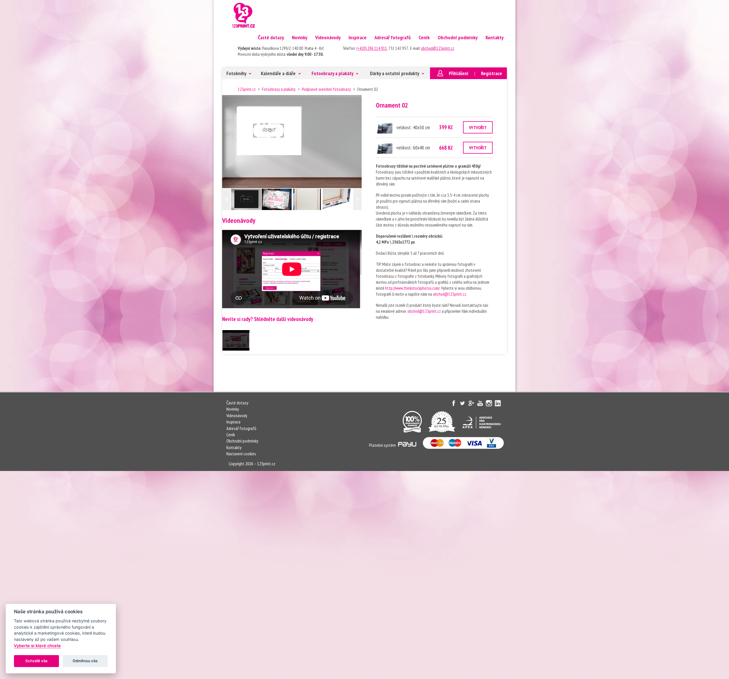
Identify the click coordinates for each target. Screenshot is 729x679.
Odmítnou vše (85, 661)
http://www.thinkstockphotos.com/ (412, 288)
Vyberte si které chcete (37, 645)
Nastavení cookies (241, 453)
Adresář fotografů (392, 37)
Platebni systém (383, 445)
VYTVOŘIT (478, 127)
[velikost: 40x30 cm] (384, 127)
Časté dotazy (271, 37)
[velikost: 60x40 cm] (384, 148)
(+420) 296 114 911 (371, 48)
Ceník (424, 37)
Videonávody (328, 37)
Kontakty (494, 37)
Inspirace (357, 37)
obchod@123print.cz (437, 48)
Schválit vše (36, 661)
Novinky (299, 37)
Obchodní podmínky (458, 37)
